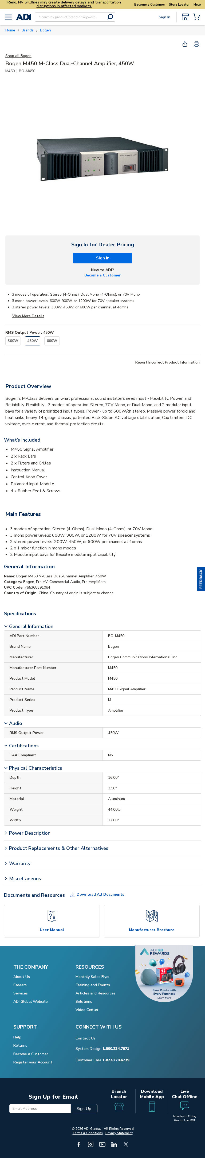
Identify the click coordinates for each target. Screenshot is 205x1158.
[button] (201, 579)
